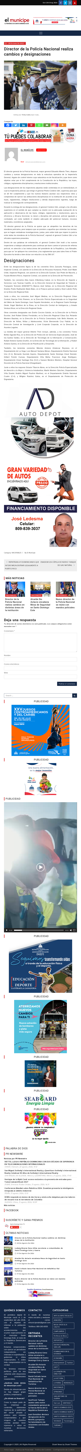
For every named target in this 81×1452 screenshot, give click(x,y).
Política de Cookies (43, 1450)
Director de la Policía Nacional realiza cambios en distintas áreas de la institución (15, 605)
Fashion (70, 1363)
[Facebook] (8, 125)
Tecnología (68, 1421)
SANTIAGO (67, 1403)
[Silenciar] (71, 930)
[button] (40, 867)
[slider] (39, 930)
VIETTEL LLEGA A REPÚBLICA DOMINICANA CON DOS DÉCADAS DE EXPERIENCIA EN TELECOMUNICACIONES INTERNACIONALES (39, 1163)
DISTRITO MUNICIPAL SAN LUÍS (62, 1346)
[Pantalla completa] (74, 930)
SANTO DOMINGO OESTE (63, 1416)
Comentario (9, 631)
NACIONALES (16, 553)
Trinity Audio (26, 115)
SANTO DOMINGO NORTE (63, 1412)
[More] (62, 125)
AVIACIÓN (57, 1320)
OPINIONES (58, 1392)
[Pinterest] (31, 125)
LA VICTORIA (58, 1378)
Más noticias (9, 1205)
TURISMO (57, 1425)
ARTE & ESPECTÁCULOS (63, 1316)
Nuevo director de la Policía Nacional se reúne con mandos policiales (65, 603)
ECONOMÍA (58, 1358)
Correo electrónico (11, 664)
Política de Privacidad (24, 1450)
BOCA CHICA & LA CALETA (60, 1326)
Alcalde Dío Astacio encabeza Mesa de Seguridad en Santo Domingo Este (40, 605)
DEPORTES (58, 1340)
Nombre (7, 655)
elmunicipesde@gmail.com (35, 162)
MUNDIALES (68, 1383)
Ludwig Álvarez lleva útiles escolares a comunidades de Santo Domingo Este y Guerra (39, 1249)
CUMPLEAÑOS (59, 1331)
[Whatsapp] (39, 125)
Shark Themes (71, 1444)
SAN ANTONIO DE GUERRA (60, 1397)
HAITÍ (56, 1367)
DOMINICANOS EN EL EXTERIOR (61, 1353)
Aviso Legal (9, 1450)
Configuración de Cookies (64, 1450)
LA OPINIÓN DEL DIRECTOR (60, 1373)
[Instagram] (54, 125)
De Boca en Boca (60, 1336)
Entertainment (59, 1363)
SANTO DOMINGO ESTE (63, 1407)
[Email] (47, 125)
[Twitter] (15, 125)
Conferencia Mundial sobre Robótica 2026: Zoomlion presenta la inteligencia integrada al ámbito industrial (39, 1189)
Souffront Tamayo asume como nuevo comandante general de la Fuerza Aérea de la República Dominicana (39, 1405)
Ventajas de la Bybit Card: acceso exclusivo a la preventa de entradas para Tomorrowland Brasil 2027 (38, 1180)
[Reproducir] (7, 930)
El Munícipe (27, 150)
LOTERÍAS (57, 1383)
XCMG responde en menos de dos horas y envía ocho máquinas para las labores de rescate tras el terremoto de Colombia (40, 1198)
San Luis (57, 1403)
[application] (40, 867)
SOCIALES (57, 1421)
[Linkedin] (23, 125)
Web (6, 673)
